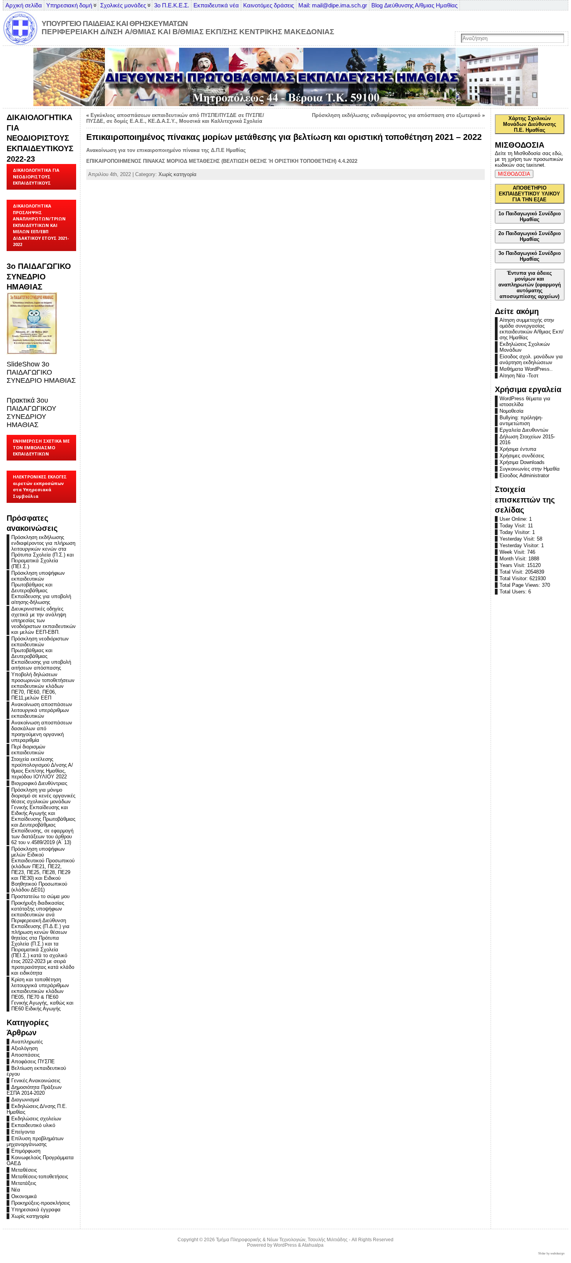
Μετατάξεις (23, 1183)
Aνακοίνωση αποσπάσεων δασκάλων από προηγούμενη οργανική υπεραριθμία (41, 731)
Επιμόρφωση (25, 1151)
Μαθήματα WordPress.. (526, 369)
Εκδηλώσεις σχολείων (36, 1119)
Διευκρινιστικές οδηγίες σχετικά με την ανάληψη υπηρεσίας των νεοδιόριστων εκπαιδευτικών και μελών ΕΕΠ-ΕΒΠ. (43, 620)
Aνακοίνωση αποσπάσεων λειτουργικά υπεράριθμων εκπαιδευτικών (41, 710)
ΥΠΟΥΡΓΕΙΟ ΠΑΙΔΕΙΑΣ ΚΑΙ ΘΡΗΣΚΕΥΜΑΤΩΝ (115, 23)
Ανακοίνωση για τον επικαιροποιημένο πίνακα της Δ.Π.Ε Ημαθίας (166, 150)
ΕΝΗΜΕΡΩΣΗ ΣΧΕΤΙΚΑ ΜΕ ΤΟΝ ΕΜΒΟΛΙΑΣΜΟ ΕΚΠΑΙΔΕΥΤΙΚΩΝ (41, 447)
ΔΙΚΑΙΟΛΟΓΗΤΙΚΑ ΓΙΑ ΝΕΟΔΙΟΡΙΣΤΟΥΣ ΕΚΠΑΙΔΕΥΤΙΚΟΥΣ (36, 176)
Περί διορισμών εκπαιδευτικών (28, 749)
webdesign (557, 1253)
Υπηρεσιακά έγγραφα (36, 1209)
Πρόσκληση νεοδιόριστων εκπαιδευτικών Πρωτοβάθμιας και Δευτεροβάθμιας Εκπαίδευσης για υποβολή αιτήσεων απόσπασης (41, 653)
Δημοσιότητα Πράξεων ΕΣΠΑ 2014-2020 (34, 1090)
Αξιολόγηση (24, 1048)
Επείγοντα (23, 1132)
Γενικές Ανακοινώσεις (35, 1080)
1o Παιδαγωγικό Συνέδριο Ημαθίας (529, 216)
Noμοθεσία (512, 411)
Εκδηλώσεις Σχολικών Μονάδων (525, 347)
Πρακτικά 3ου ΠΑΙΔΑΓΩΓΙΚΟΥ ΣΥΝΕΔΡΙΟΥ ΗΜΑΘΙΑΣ (31, 412)
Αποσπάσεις (25, 1055)
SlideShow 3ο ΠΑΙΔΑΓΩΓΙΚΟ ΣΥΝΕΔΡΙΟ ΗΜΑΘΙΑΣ (41, 372)
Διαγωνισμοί (25, 1100)
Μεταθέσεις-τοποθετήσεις (39, 1176)
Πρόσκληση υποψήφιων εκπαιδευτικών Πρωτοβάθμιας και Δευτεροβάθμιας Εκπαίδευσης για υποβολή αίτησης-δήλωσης (41, 587)
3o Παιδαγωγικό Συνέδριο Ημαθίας (529, 256)
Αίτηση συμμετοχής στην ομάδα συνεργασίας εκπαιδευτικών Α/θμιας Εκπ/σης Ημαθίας (532, 328)
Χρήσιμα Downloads (522, 462)
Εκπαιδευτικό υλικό (33, 1125)
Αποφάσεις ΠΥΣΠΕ (33, 1061)
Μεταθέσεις (24, 1170)
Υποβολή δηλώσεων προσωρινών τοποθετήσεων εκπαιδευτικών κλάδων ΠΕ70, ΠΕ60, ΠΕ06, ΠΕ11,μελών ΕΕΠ (43, 686)
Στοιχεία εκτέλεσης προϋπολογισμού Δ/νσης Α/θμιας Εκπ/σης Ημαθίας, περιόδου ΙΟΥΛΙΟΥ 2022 (42, 768)
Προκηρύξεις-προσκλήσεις (40, 1203)
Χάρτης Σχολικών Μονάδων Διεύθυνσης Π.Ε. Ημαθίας (529, 124)
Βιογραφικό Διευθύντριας (39, 783)
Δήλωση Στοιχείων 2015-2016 (527, 439)
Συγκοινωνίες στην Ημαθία (530, 469)
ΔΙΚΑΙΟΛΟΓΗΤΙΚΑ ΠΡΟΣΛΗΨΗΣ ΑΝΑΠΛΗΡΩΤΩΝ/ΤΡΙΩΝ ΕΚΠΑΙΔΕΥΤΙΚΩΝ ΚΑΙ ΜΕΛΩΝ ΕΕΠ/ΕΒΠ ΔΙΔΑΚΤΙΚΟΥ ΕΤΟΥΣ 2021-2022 (41, 225)
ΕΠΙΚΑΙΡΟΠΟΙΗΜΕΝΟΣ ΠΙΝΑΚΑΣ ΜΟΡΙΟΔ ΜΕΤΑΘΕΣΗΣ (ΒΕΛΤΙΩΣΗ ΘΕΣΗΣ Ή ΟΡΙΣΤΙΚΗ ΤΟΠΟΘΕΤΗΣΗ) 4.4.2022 (221, 161)
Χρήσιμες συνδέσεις (522, 456)
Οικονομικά (24, 1196)
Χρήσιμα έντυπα (518, 449)
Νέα (15, 1190)
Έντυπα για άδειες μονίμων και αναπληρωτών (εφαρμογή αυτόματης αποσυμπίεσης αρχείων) (529, 284)
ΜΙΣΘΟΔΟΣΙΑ (514, 174)
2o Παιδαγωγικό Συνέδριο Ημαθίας (529, 236)
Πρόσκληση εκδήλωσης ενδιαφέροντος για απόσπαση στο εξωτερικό (396, 115)
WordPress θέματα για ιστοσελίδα (525, 401)
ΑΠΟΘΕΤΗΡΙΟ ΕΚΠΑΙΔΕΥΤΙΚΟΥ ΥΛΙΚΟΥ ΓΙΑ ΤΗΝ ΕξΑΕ (529, 193)
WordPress (285, 1245)
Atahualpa (313, 1245)
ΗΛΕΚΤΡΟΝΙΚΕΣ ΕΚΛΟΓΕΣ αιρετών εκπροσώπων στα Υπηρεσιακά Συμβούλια (40, 486)
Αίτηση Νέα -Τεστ (519, 376)
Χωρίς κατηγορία (30, 1216)
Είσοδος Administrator (524, 475)
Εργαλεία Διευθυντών (524, 430)
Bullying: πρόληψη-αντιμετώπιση (521, 420)
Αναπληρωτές (27, 1042)
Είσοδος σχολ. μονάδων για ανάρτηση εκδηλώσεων (531, 359)
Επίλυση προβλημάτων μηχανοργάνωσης (35, 1141)
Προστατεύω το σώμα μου (40, 896)
